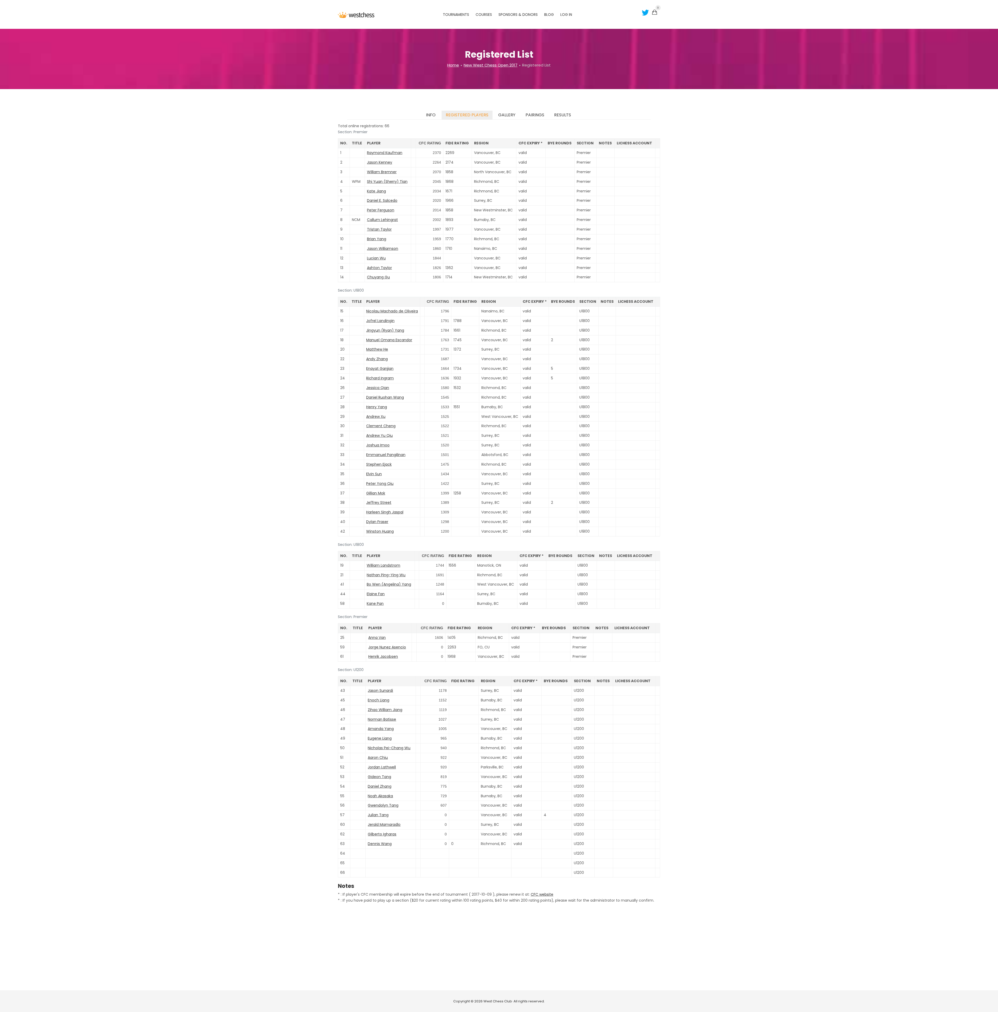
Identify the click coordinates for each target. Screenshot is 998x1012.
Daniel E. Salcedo (382, 200)
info (431, 115)
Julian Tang (378, 814)
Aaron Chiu (378, 757)
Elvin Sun (374, 474)
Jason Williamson (382, 248)
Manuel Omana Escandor (389, 340)
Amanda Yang (381, 728)
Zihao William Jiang (385, 709)
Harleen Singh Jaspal (384, 512)
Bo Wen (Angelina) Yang (389, 584)
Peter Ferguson (380, 210)
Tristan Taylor (379, 229)
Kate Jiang (376, 191)
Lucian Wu (376, 258)
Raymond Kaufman (384, 152)
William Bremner (382, 172)
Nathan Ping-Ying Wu (386, 575)
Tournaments (456, 14)
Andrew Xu (375, 416)
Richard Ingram (380, 378)
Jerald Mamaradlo (384, 824)
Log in (566, 14)
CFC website (542, 894)
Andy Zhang (377, 358)
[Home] (356, 14)
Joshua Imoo (378, 445)
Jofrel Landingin (380, 320)
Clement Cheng (381, 425)
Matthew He (377, 349)
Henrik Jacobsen (383, 656)
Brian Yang (376, 239)
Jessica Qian (377, 387)
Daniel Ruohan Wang (385, 397)
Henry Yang (376, 407)
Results (562, 115)
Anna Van (377, 637)
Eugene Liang (380, 738)
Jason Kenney (379, 162)
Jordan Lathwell (382, 767)
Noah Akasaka (380, 796)
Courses (484, 14)
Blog (549, 14)
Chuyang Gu (378, 277)
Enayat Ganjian (379, 368)
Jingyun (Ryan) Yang (385, 330)
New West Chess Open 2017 (490, 65)
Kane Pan (375, 603)
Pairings (535, 115)
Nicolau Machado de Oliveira (392, 311)
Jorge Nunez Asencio (387, 647)
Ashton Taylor (379, 267)
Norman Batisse (382, 719)
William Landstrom (383, 565)
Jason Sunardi (380, 690)
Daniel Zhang (379, 786)
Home (453, 65)
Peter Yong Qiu (379, 483)
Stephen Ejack (379, 464)
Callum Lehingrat (382, 219)
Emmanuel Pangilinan (385, 454)
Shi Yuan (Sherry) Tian (387, 181)
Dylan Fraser (377, 521)
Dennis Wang (380, 843)
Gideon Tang (379, 776)
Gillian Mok (375, 493)
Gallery (506, 115)
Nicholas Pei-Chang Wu (389, 747)
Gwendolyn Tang (383, 805)
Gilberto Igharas (382, 834)
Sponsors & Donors (518, 14)
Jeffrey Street (378, 502)
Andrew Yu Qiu (379, 435)
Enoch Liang (378, 700)
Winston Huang (380, 531)
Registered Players (467, 115)
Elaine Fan (376, 594)
